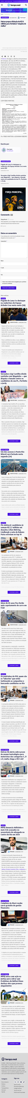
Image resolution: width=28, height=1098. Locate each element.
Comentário (4, 241)
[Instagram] (18, 1082)
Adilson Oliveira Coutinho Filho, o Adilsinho (13, 869)
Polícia (3, 825)
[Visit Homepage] (13, 5)
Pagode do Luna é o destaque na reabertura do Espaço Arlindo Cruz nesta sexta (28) (14, 166)
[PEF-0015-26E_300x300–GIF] (14, 199)
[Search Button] (26, 5)
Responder (4, 226)
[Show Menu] (2, 5)
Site (2, 274)
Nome (2, 260)
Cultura (3, 298)
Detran (4, 59)
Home (2, 14)
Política (3, 371)
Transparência (7, 14)
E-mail (2, 267)
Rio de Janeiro (4, 449)
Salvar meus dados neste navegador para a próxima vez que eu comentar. (14, 282)
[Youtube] (21, 1082)
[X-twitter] (15, 1082)
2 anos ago (11, 219)
